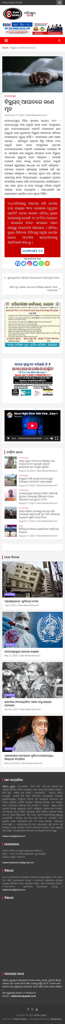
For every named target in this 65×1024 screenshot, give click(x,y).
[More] (47, 263)
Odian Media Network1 (36, 115)
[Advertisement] (32, 935)
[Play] (8, 438)
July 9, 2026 (10, 605)
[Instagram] (29, 263)
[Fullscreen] (56, 438)
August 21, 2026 (26, 503)
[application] (32, 425)
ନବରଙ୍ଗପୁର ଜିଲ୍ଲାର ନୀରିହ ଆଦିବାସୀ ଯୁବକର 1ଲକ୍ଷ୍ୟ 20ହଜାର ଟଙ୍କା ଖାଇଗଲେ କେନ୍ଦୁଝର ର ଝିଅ (38, 496)
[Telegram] (35, 263)
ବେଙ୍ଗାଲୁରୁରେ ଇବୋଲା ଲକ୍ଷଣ (22, 651)
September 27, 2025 (14, 115)
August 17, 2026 (26, 521)
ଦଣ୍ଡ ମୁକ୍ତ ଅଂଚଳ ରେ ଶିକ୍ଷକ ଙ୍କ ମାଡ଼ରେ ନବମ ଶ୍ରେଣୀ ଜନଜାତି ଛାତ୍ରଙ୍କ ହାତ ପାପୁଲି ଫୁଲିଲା (37, 464)
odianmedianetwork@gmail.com (18, 862)
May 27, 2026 (11, 655)
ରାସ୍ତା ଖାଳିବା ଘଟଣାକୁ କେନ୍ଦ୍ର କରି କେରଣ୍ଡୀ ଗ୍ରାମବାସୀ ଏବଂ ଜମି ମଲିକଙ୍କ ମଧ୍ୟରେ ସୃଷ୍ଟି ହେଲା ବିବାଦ (39, 514)
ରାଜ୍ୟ (21, 526)
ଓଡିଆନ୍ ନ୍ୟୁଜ (40, 1015)
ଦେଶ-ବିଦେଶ (11, 557)
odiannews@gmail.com (13, 836)
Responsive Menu (59, 2)
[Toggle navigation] (6, 40)
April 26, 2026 (11, 709)
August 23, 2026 (26, 471)
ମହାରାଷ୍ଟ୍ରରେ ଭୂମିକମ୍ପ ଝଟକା (21, 601)
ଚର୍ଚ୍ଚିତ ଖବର (15, 452)
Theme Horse (20, 1019)
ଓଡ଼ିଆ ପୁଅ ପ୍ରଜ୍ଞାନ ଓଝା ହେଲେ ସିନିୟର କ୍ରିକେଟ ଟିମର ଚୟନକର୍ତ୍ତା (33, 289)
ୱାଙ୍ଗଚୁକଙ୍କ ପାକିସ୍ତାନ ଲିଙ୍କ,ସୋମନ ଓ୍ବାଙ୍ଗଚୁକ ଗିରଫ (33, 277)
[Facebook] (17, 263)
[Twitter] (23, 263)
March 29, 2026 (12, 763)
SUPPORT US (32, 251)
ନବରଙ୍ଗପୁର (10, 96)
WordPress (56, 1019)
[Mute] (51, 438)
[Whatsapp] (41, 263)
